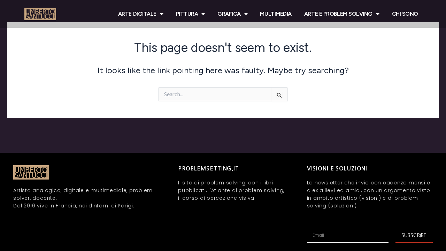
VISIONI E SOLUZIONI (337, 168)
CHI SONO (405, 13)
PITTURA (187, 13)
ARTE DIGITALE (137, 13)
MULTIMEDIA (276, 13)
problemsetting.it (208, 168)
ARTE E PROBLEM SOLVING (338, 13)
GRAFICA (229, 13)
